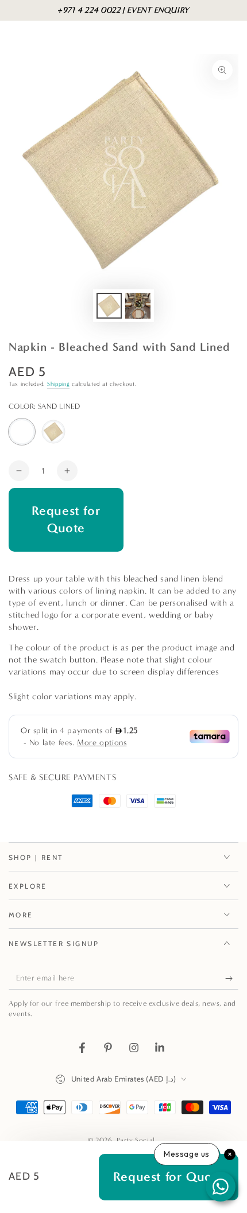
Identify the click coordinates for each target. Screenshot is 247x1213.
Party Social (137, 1140)
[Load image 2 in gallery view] (137, 306)
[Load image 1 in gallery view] (109, 306)
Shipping (58, 384)
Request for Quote (66, 519)
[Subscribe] (231, 978)
